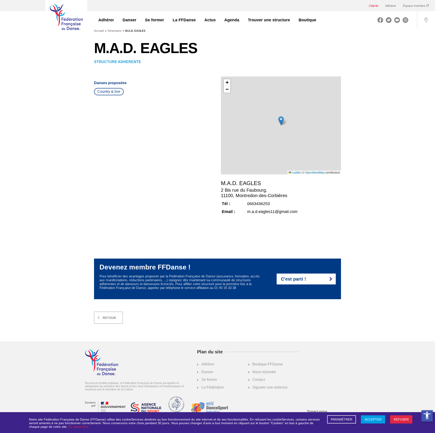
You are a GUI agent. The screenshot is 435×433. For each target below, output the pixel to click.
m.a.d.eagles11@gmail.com (272, 211)
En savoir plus (78, 426)
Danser (129, 20)
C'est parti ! (293, 278)
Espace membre (414, 5)
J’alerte (373, 5)
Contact (258, 380)
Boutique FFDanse (267, 364)
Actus (210, 20)
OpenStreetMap (315, 172)
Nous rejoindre (264, 372)
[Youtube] (397, 20)
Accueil (100, 30)
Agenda (231, 20)
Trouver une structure (269, 20)
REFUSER (401, 419)
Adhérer (390, 5)
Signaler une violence (270, 387)
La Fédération (212, 387)
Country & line (108, 91)
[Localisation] (426, 20)
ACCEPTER (373, 419)
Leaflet (295, 172)
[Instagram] (405, 20)
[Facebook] (380, 20)
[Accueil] (66, 17)
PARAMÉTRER (341, 419)
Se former (154, 20)
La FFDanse (184, 20)
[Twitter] (389, 20)
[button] (281, 120)
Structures (116, 30)
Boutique (307, 20)
